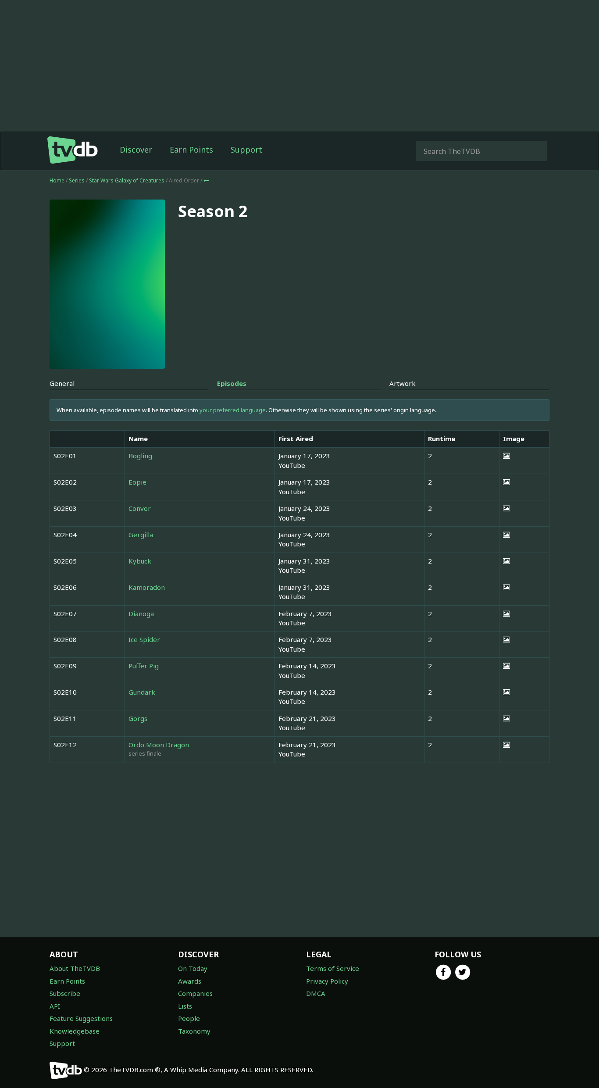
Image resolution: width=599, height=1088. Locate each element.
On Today (192, 968)
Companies (195, 993)
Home (57, 180)
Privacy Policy (327, 981)
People (189, 1018)
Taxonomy (194, 1031)
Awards (189, 981)
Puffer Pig (143, 665)
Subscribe (65, 993)
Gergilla (140, 534)
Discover (136, 149)
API (55, 1006)
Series (77, 180)
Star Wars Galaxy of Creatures (127, 180)
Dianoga (141, 613)
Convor (139, 508)
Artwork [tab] (402, 383)
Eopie (137, 482)
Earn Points (191, 149)
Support (246, 149)
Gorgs (137, 718)
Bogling (140, 455)
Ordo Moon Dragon (158, 744)
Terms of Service (332, 968)
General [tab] (62, 383)
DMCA (315, 993)
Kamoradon (146, 587)
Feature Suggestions (81, 1018)
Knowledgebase (75, 1031)
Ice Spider (144, 639)
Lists (185, 1006)
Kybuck (139, 560)
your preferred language (233, 410)
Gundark (141, 692)
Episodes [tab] (231, 383)
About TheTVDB (75, 968)
